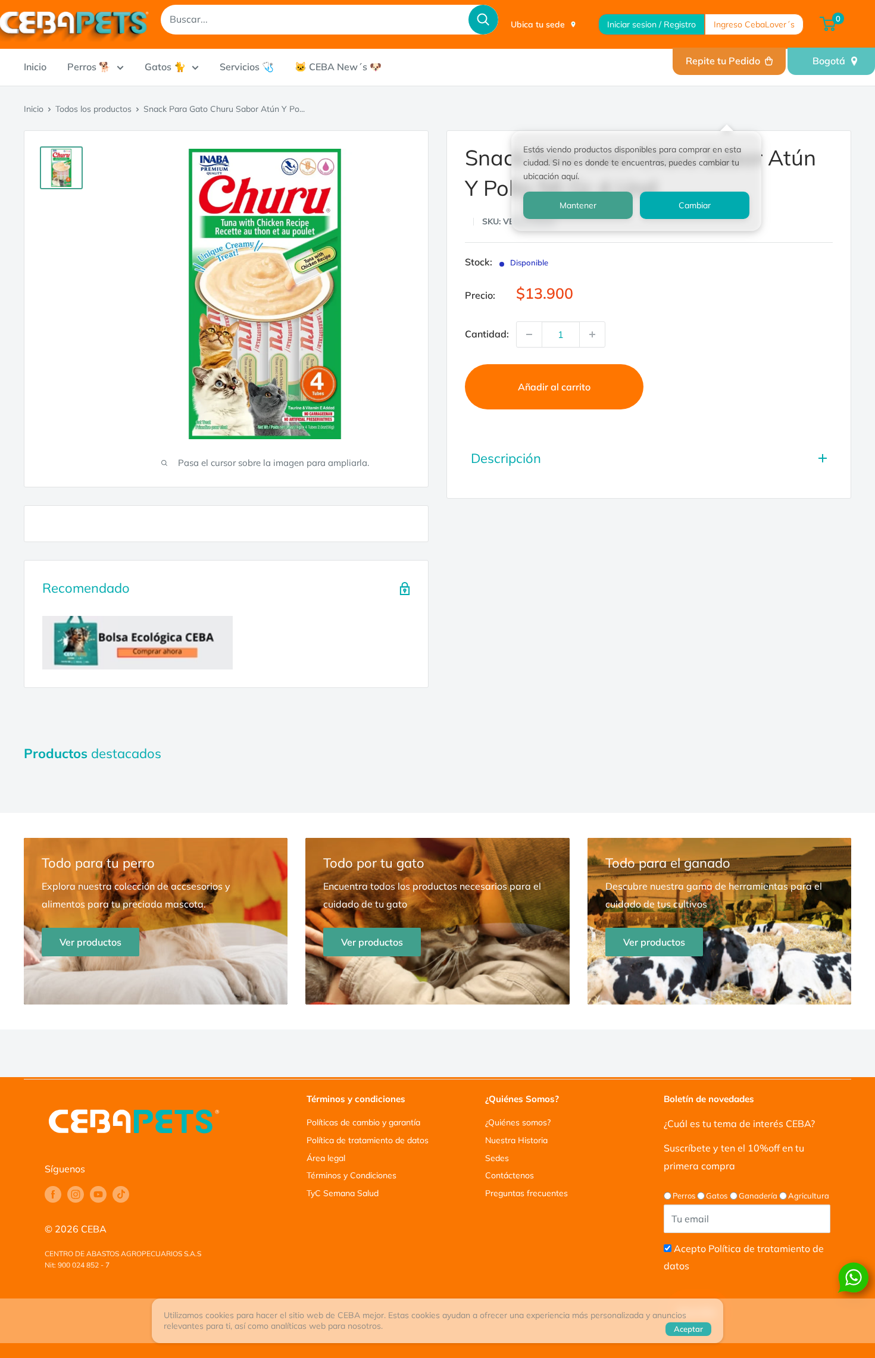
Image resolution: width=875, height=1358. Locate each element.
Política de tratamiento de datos (368, 1140)
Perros (684, 1195)
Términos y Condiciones (351, 1175)
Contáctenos (509, 1175)
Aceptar (688, 1329)
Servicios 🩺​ (247, 67)
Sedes (497, 1158)
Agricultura (808, 1195)
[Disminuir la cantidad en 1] (529, 334)
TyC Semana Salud (343, 1193)
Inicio (35, 67)
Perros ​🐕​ (89, 67)
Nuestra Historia (516, 1140)
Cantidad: (487, 334)
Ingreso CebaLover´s (754, 24)
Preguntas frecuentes (526, 1193)
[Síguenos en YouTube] (98, 1194)
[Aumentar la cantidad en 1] (592, 334)
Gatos (716, 1195)
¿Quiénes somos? (518, 1122)
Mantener (578, 205)
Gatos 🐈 (165, 67)
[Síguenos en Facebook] (53, 1194)
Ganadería (758, 1195)
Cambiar (695, 205)
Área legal (326, 1158)
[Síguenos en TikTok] (120, 1194)
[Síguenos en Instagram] (75, 1194)
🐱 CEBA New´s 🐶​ (338, 67)
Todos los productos (93, 109)
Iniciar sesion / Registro (651, 24)
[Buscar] (483, 20)
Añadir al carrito (554, 387)
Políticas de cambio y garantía (363, 1122)
